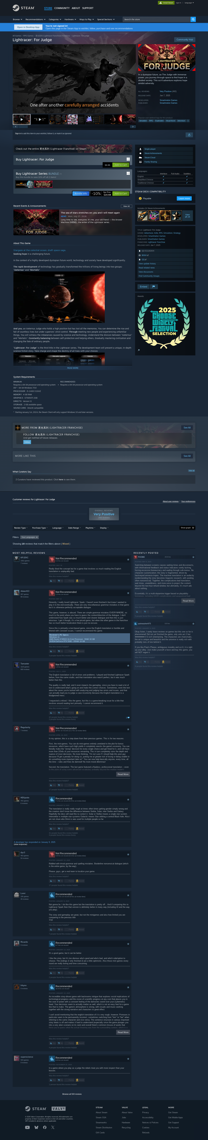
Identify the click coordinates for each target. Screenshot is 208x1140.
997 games (25, 594)
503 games (25, 1060)
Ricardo (24, 942)
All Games (17, 36)
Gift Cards (100, 1132)
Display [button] (103, 528)
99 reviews (25, 597)
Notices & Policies (150, 1122)
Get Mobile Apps (175, 1117)
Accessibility (147, 1117)
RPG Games (28, 36)
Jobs (124, 1117)
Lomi (23, 893)
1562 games (25, 561)
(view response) (20, 844)
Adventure (181, 121)
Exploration (159, 121)
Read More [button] (123, 774)
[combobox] (157, 19)
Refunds (146, 1132)
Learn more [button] (184, 198)
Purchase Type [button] (39, 528)
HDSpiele (25, 797)
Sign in (18, 133)
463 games (25, 856)
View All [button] (126, 206)
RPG (151, 121)
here (61, 479)
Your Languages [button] (28, 537)
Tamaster (25, 664)
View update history (147, 263)
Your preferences (188, 501)
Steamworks (101, 1122)
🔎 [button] (138, 350)
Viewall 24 (187, 215)
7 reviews (24, 563)
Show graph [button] (186, 528)
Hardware (126, 1122)
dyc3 (23, 852)
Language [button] (57, 528)
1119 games (25, 667)
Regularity (25, 727)
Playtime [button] (89, 528)
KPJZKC (24, 557)
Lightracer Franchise (156, 242)
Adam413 (25, 591)
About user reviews (171, 501)
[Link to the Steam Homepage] (24, 10)
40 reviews (25, 899)
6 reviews (24, 803)
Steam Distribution (104, 1127)
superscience (27, 1057)
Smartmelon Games (168, 100)
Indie (156, 233)
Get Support (173, 1122)
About (76, 8)
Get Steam (173, 1112)
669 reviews (25, 669)
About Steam (101, 1112)
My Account (173, 1127)
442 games (25, 801)
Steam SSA (101, 1117)
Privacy (145, 1112)
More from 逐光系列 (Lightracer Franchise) (52, 427)
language (188, 3)
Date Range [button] (73, 528)
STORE (48, 8)
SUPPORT (87, 8)
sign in (178, 3)
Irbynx (23, 985)
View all (191, 471)
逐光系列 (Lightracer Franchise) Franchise (52, 36)
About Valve (127, 1112)
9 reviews (24, 945)
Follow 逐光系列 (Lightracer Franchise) (51, 434)
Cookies (145, 1127)
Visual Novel (170, 121)
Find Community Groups (149, 276)
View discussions (146, 272)
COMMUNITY (62, 8)
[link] (101, 193)
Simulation (143, 121)
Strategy (177, 233)
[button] (17, 19)
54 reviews (25, 858)
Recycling (126, 1127)
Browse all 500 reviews (72, 1094)
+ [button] (188, 121)
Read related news (147, 268)
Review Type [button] (20, 528)
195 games (25, 896)
